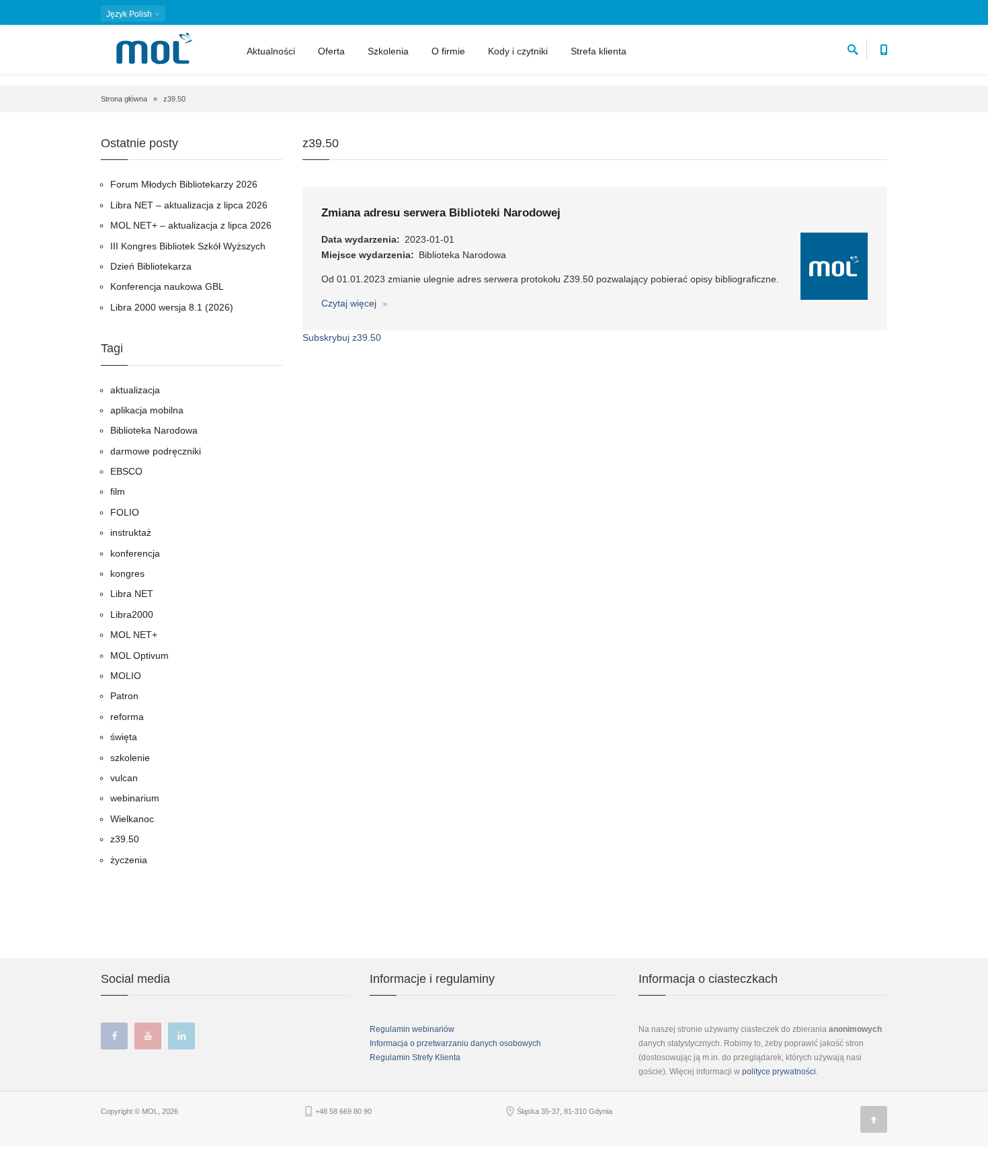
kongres (127, 573)
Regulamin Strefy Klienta (415, 1057)
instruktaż (130, 532)
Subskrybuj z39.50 (341, 337)
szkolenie (130, 757)
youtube (147, 1036)
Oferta (331, 51)
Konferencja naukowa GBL (167, 286)
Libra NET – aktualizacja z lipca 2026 (188, 205)
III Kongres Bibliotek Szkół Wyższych (187, 246)
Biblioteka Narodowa (154, 430)
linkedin (181, 1036)
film (117, 491)
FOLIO (124, 512)
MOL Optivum (139, 655)
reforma (127, 716)
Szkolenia (388, 51)
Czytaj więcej (350, 303)
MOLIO (125, 675)
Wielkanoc (132, 818)
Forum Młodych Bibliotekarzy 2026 (183, 184)
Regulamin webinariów (412, 1029)
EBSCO (126, 471)
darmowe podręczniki (155, 451)
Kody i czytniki (518, 51)
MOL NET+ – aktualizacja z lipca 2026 (191, 225)
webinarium (134, 798)
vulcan (124, 777)
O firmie (448, 51)
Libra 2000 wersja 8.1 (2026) (171, 307)
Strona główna (124, 99)
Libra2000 (131, 614)
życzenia (128, 859)
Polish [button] (130, 14)
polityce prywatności (779, 1071)
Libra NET (131, 593)
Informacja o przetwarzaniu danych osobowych (455, 1043)
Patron (124, 695)
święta (123, 736)
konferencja (135, 553)
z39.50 (124, 839)
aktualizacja (135, 390)
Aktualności (271, 51)
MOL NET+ (133, 634)
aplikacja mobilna (146, 410)
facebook (114, 1036)
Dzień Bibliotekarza (151, 266)
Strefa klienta (598, 51)
